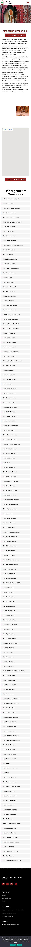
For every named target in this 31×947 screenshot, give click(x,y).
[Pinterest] (16, 884)
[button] (28, 2)
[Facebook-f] (3, 884)
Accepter (13, 944)
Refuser (19, 944)
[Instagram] (11, 884)
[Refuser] (28, 941)
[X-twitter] (7, 884)
